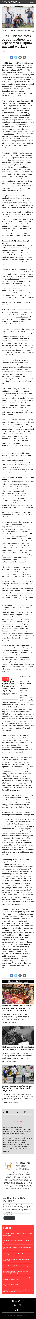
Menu (31, 2)
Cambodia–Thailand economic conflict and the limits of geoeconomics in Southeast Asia (18, 1291)
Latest (7, 1228)
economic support (22, 487)
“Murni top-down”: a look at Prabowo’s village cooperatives (17, 1234)
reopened (5, 117)
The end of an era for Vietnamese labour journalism (16, 1260)
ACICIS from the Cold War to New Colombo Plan (17, 1248)
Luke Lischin (5, 1022)
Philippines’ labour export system (18, 160)
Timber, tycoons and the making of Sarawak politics (17, 1241)
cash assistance (18, 536)
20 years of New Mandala (11, 1285)
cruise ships (8, 302)
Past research (18, 933)
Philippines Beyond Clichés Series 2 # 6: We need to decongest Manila (18, 1048)
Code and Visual (28, 1315)
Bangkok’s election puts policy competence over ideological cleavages (17, 1272)
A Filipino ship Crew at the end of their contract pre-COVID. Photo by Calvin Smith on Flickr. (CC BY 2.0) (18, 31)
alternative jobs (22, 317)
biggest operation (12, 279)
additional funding (26, 291)
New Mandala (6, 1061)
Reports (5, 631)
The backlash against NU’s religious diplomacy (18, 1266)
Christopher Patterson (9, 693)
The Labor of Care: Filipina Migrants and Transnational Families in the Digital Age (8, 685)
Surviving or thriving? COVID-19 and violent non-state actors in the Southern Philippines (17, 1008)
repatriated (6, 298)
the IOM (13, 774)
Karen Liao (5, 52)
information (10, 944)
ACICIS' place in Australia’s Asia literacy (15, 1254)
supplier (26, 250)
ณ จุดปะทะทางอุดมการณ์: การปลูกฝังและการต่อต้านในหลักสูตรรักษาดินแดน (16, 1279)
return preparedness (14, 885)
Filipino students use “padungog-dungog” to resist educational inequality (17, 1088)
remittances (9, 134)
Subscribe (9, 1218)
